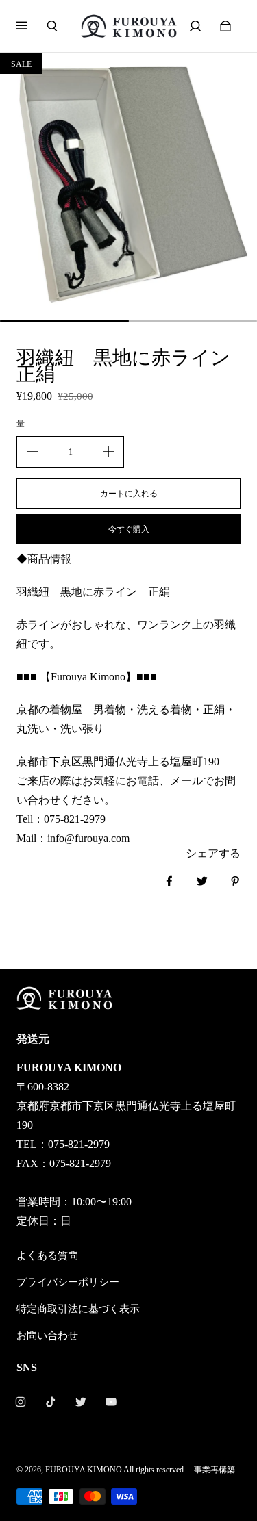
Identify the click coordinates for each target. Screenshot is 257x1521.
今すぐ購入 (128, 529)
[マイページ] (195, 26)
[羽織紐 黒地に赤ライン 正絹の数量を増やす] (108, 452)
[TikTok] (51, 1402)
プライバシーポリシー (67, 1282)
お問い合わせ (47, 1335)
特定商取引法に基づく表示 (78, 1308)
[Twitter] (81, 1402)
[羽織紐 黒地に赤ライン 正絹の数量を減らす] (32, 452)
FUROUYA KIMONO (83, 1469)
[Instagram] (20, 1402)
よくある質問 (47, 1255)
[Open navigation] (31, 26)
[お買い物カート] (225, 26)
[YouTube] (111, 1402)
